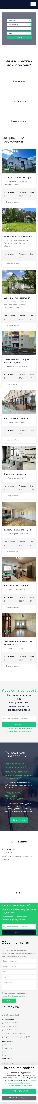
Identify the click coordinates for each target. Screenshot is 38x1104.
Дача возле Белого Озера (17, 178)
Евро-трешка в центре (16, 586)
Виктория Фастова (12, 202)
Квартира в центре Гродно (19, 530)
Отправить (19, 724)
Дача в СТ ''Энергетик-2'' (17, 298)
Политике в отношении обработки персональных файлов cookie (21, 1083)
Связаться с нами (19, 820)
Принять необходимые (19, 1098)
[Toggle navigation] (33, 4)
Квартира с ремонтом (16, 474)
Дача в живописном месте (18, 236)
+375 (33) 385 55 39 (11, 1023)
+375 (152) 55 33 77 (11, 1030)
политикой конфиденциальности (19, 731)
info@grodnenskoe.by (12, 1015)
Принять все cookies (19, 1091)
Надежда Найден (12, 264)
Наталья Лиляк (11, 384)
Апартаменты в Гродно (17, 418)
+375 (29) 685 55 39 (11, 1026)
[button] (16, 892)
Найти (20, 37)
